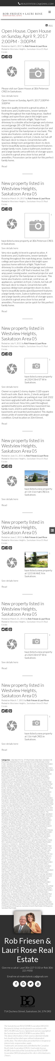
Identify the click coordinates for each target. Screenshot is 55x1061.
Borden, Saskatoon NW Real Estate (13, 772)
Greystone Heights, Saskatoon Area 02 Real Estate (27, 810)
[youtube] (38, 983)
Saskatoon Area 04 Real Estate (18, 870)
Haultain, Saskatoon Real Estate (34, 816)
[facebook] (16, 983)
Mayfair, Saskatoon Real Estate (39, 834)
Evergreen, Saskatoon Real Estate (13, 800)
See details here (10, 95)
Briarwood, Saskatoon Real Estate (18, 774)
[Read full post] (12, 71)
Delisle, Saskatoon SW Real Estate (18, 790)
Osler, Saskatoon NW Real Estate (18, 848)
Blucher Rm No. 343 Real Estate (28, 770)
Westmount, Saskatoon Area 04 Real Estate (21, 900)
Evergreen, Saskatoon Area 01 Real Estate (38, 798)
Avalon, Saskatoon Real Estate (38, 766)
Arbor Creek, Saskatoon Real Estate (40, 764)
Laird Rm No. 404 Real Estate (12, 824)
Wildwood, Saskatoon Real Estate (42, 904)
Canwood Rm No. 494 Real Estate (13, 778)
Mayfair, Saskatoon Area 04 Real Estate (15, 834)
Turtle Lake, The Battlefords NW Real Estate (22, 888)
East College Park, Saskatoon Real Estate (29, 794)
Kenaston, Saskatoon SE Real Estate (14, 822)
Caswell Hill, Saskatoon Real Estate (19, 780)
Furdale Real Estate (13, 806)
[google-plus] (24, 983)
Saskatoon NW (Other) (37, 870)
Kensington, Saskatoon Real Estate (38, 822)
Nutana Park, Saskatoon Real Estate (39, 842)
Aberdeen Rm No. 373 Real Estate (23, 760)
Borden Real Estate (46, 770)
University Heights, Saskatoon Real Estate (37, 890)
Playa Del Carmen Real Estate (30, 852)
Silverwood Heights (17, 876)
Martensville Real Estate (10, 830)
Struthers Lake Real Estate (11, 882)
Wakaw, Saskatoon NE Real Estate (18, 896)
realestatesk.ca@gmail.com (34, 976)
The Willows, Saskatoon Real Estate (32, 886)
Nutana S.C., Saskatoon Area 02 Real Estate (24, 844)
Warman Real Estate (38, 896)
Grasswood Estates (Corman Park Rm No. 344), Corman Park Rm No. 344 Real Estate (27, 807)
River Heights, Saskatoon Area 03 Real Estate (26, 861)
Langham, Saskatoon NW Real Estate (14, 826)
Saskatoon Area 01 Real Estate (33, 866)
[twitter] (31, 983)
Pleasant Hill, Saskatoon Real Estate (35, 854)
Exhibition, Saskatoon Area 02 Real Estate (39, 800)
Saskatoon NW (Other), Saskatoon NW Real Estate (27, 871)
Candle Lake (14, 776)
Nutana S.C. (6, 844)
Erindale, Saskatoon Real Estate (12, 798)
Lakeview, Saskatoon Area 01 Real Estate (36, 824)
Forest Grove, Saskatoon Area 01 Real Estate (17, 804)
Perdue (40, 850)
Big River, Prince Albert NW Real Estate (31, 768)
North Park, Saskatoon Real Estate (34, 840)
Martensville (42, 828)
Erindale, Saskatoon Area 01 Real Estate (36, 796)
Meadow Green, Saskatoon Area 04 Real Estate (17, 836)
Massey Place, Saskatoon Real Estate (39, 832)
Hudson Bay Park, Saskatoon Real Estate (36, 818)
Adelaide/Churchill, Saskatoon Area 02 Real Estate (27, 762)
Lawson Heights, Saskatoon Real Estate (23, 828)
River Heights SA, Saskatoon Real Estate (32, 860)
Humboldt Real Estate (9, 820)
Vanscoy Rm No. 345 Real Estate (12, 892)
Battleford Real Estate (9, 768)
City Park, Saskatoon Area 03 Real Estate (21, 784)
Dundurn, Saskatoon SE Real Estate (19, 792)
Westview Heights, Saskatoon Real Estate (37, 902)
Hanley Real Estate (16, 816)
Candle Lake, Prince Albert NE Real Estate (33, 776)
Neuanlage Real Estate (23, 838)
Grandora (24, 806)
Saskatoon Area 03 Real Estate (26, 868)
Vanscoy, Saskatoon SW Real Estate (36, 892)
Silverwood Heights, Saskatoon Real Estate (24, 878)
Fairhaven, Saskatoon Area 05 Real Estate (16, 802)
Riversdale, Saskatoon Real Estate (40, 862)
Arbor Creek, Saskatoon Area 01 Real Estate (26, 763)
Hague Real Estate (26, 814)
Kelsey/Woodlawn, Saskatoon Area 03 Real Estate (34, 820)
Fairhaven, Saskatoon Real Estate (42, 802)
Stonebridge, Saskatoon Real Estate (35, 880)
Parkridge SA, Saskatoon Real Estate (24, 850)
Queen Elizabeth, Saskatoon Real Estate (30, 856)
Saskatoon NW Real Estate (39, 872)
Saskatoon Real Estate (9, 874)
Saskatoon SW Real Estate (26, 874)
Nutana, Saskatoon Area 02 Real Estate (30, 846)
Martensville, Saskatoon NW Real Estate (33, 830)
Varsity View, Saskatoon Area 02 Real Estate (16, 894)
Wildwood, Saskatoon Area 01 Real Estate (16, 904)
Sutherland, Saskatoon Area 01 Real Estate (35, 882)
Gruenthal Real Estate (31, 812)
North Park (36, 838)
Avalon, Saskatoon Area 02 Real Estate (14, 766)
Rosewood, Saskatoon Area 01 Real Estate (16, 864)
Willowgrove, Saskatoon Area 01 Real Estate (27, 906)
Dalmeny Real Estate (25, 788)
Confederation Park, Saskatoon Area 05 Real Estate (24, 786)
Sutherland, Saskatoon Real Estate (13, 884)
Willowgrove (7, 906)
